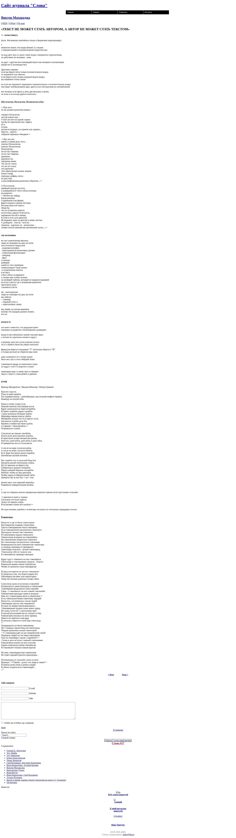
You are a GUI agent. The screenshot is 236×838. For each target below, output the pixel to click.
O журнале (123, 12)
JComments (118, 730)
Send (3, 727)
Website (32, 693)
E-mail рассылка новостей (118, 809)
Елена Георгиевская (16, 758)
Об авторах (12, 782)
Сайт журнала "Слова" (24, 5)
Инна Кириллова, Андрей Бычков (22, 765)
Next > (125, 675)
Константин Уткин (15, 770)
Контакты (148, 12)
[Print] (12, 23)
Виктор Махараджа (15, 17)
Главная (70, 12)
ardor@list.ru (128, 834)
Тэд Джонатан (13, 755)
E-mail (32, 688)
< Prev (111, 675)
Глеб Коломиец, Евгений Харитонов (24, 763)
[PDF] (4, 23)
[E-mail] (21, 23)
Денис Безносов (14, 760)
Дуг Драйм (12, 753)
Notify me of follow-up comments (19, 723)
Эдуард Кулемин (14, 777)
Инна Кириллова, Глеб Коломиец (22, 775)
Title (31, 698)
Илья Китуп (12, 773)
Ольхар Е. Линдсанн (16, 750)
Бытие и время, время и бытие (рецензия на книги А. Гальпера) (36, 780)
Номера (96, 12)
